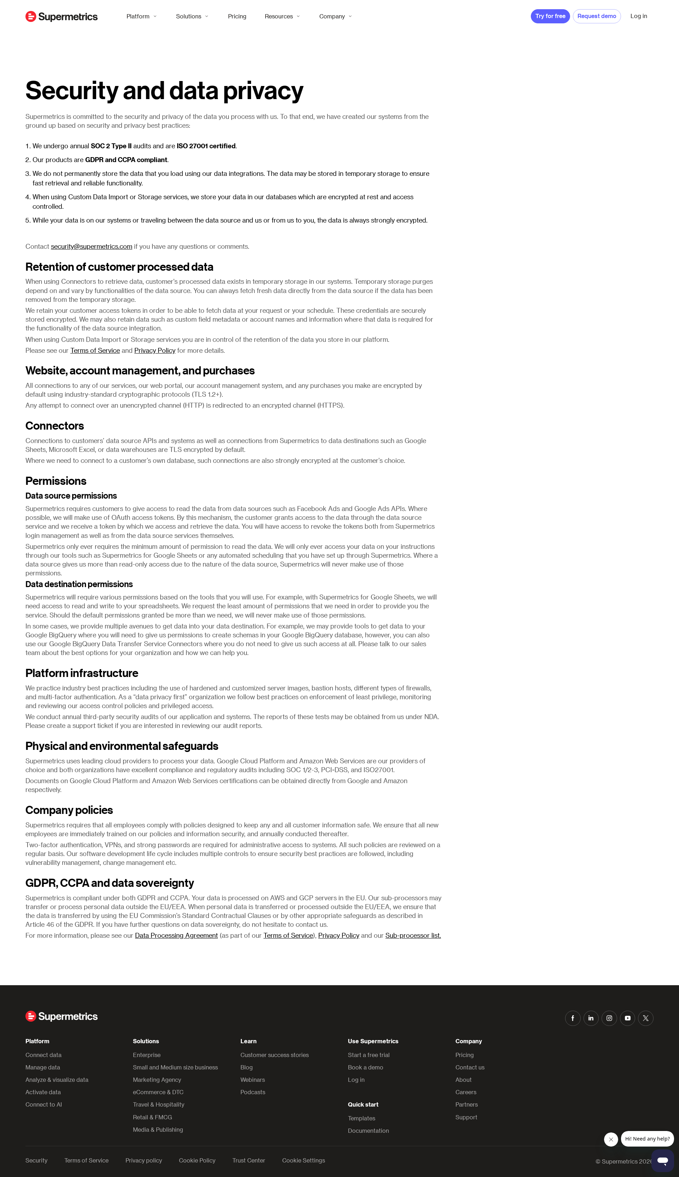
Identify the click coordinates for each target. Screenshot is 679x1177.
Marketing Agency (157, 1079)
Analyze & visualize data (56, 1079)
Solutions (188, 16)
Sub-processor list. (413, 935)
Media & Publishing (158, 1129)
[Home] (61, 16)
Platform (138, 16)
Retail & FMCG (152, 1117)
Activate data (43, 1092)
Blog (246, 1067)
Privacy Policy (154, 350)
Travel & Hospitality (158, 1104)
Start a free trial (369, 1054)
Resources (279, 16)
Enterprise (147, 1054)
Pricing (237, 16)
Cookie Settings (303, 1160)
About (463, 1079)
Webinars (252, 1079)
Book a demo (365, 1067)
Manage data (42, 1067)
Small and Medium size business (175, 1067)
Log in (356, 1079)
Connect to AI (43, 1104)
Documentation (368, 1130)
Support (466, 1117)
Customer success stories (274, 1054)
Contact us (469, 1067)
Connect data (43, 1054)
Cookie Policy (197, 1160)
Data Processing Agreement (176, 935)
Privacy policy (144, 1160)
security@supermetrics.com (91, 246)
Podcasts (252, 1092)
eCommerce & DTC (158, 1092)
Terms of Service (95, 350)
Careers (465, 1092)
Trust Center (248, 1160)
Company (332, 16)
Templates (361, 1118)
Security (36, 1160)
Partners (466, 1104)
